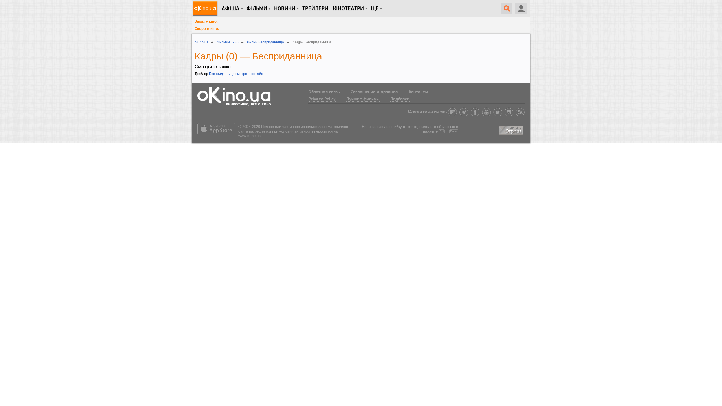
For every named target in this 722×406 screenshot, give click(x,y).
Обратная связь (324, 92)
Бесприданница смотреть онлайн (236, 74)
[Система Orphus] (512, 129)
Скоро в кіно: (207, 29)
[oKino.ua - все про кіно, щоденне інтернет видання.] (206, 8)
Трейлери (315, 9)
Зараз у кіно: (206, 21)
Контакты (418, 92)
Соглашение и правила (374, 92)
